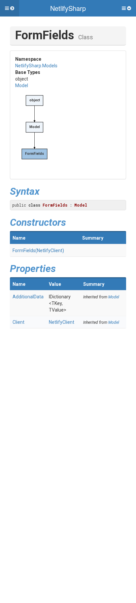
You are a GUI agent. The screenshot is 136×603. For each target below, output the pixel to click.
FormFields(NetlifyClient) (38, 250)
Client (18, 322)
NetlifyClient (61, 322)
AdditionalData (28, 296)
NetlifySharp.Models (36, 65)
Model (21, 85)
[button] (9, 8)
